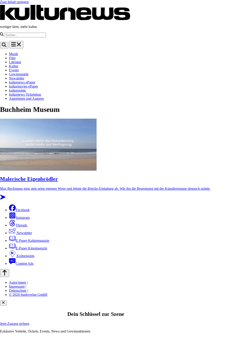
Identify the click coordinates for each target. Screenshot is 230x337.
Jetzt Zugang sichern (14, 324)
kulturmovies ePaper (23, 86)
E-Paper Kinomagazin (31, 248)
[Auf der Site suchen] (4, 45)
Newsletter (16, 78)
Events (14, 70)
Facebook (23, 210)
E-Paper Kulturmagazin (32, 240)
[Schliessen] (3, 302)
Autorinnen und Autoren (26, 98)
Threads (21, 225)
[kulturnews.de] (65, 19)
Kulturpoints (25, 256)
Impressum (16, 286)
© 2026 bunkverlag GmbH (28, 294)
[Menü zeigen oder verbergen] (16, 44)
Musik (13, 54)
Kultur (13, 66)
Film (12, 58)
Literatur (15, 62)
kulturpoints (17, 90)
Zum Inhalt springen (14, 2)
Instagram (23, 217)
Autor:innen (17, 282)
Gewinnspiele (19, 74)
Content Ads (24, 263)
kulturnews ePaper (22, 82)
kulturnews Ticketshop (25, 94)
